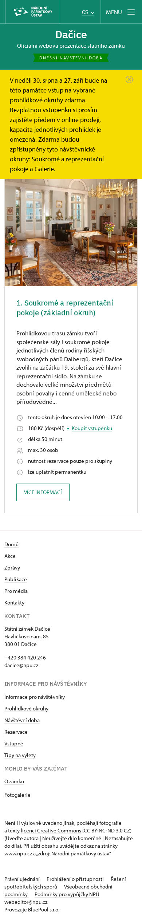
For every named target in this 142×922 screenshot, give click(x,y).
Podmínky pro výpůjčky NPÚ (67, 894)
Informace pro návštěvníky (34, 696)
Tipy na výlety (20, 755)
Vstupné (13, 743)
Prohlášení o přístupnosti (76, 878)
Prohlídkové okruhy (26, 708)
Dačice (71, 34)
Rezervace (16, 731)
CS (86, 12)
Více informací (43, 492)
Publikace (15, 579)
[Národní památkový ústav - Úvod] (32, 12)
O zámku (14, 781)
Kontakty (14, 602)
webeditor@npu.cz (25, 901)
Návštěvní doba (22, 720)
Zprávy (12, 567)
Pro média (16, 590)
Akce (10, 555)
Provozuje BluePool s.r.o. (31, 909)
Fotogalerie (17, 794)
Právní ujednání (22, 878)
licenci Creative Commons (51, 830)
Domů (11, 544)
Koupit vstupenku (92, 428)
